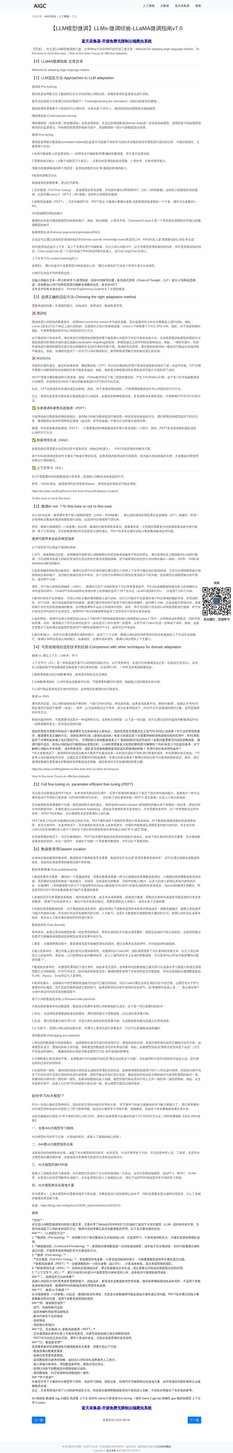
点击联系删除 (164, 1446)
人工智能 (149, 5)
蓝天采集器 (182, 5)
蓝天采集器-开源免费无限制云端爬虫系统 (117, 41)
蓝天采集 (111, 1450)
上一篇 (38, 1420)
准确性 (166, 1398)
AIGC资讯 (50, 16)
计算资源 (112, 1398)
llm (34, 1398)
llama (101, 1398)
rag (57, 1398)
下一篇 (194, 1420)
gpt (154, 1398)
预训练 (40, 1398)
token (42, 1402)
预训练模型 (184, 1398)
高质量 (74, 1398)
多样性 (93, 1398)
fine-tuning (125, 1398)
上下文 (83, 1398)
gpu (173, 1398)
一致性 (137, 1398)
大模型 (64, 1398)
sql (159, 1398)
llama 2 (147, 1398)
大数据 (164, 5)
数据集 (50, 1398)
